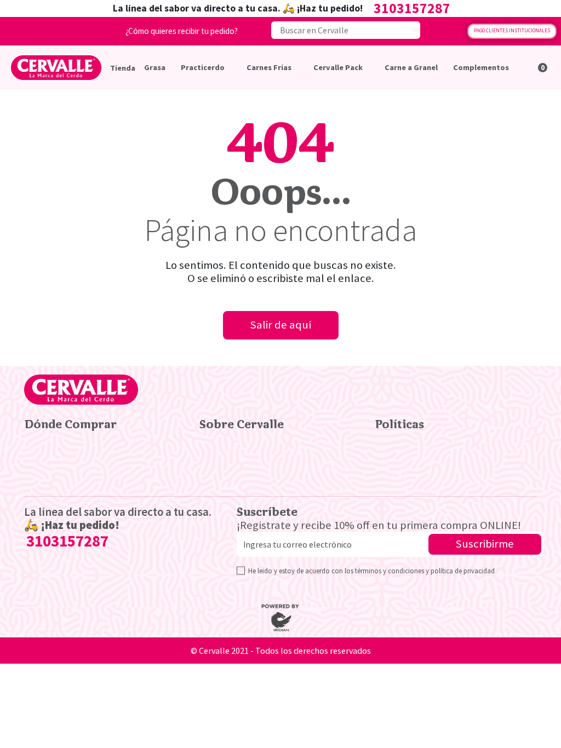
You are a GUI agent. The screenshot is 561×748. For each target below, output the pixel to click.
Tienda (122, 68)
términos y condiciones (389, 570)
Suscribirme (485, 544)
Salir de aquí (280, 325)
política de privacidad (463, 570)
